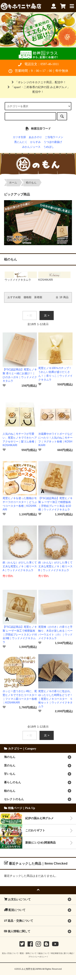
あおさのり (35, 137)
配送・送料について (28, 953)
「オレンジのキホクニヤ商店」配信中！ (40, 82)
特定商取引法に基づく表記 (62, 953)
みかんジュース (31, 147)
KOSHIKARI (45, 279)
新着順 (38, 297)
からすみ (35, 142)
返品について (43, 953)
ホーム (13, 182)
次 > (46, 315)
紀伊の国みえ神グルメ (39, 818)
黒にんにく (20, 142)
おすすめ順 (14, 297)
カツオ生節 (19, 137)
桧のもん (31, 182)
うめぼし (48, 147)
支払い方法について (10, 953)
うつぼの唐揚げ (53, 142)
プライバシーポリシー (37, 957)
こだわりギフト (35, 830)
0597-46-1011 (50, 64)
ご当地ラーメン (54, 137)
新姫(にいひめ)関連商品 (40, 842)
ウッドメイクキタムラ (18, 279)
